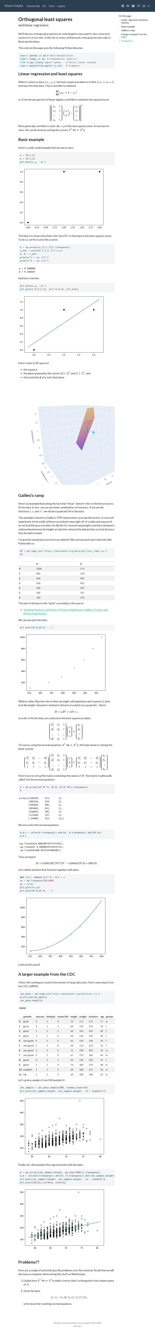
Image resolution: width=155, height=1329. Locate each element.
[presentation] (50, 82)
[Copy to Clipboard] (113, 53)
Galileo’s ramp (128, 30)
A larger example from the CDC (134, 35)
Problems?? (127, 41)
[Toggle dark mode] (149, 5)
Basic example (128, 26)
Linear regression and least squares (134, 21)
